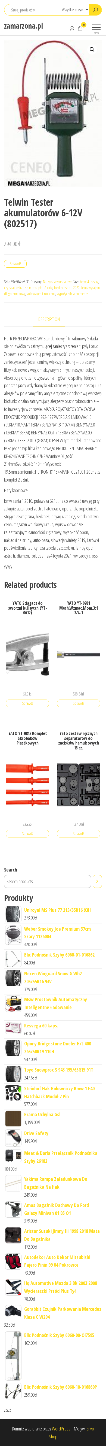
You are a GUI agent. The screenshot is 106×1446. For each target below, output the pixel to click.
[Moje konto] (72, 28)
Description (49, 319)
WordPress (61, 1428)
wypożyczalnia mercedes (72, 293)
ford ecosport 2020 (67, 287)
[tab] (53, 319)
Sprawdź (15, 263)
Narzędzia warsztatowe (57, 281)
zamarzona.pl (23, 25)
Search (10, 869)
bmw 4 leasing (89, 281)
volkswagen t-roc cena (41, 293)
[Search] (97, 881)
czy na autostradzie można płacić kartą (28, 287)
